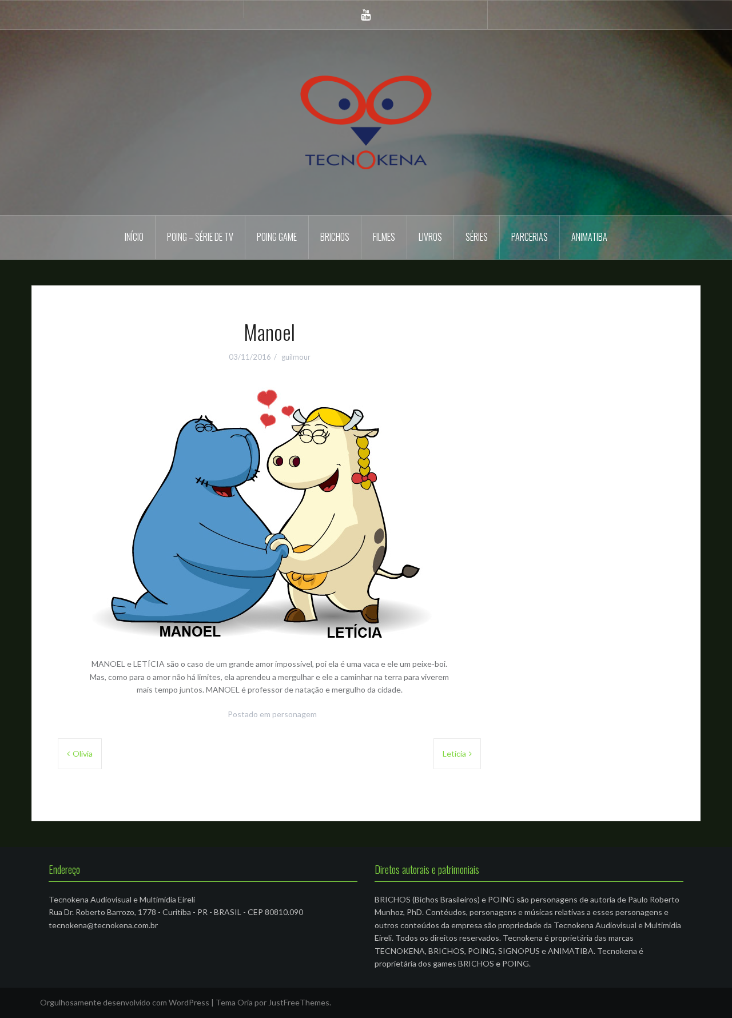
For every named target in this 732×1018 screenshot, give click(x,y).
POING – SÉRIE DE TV (200, 237)
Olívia (83, 753)
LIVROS (430, 237)
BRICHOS (334, 237)
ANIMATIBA (589, 237)
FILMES (384, 237)
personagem (294, 714)
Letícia (454, 753)
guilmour (296, 356)
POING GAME (277, 237)
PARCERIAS (529, 237)
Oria (245, 1002)
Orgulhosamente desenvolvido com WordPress (124, 1002)
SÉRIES (477, 237)
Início (134, 237)
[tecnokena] (366, 121)
